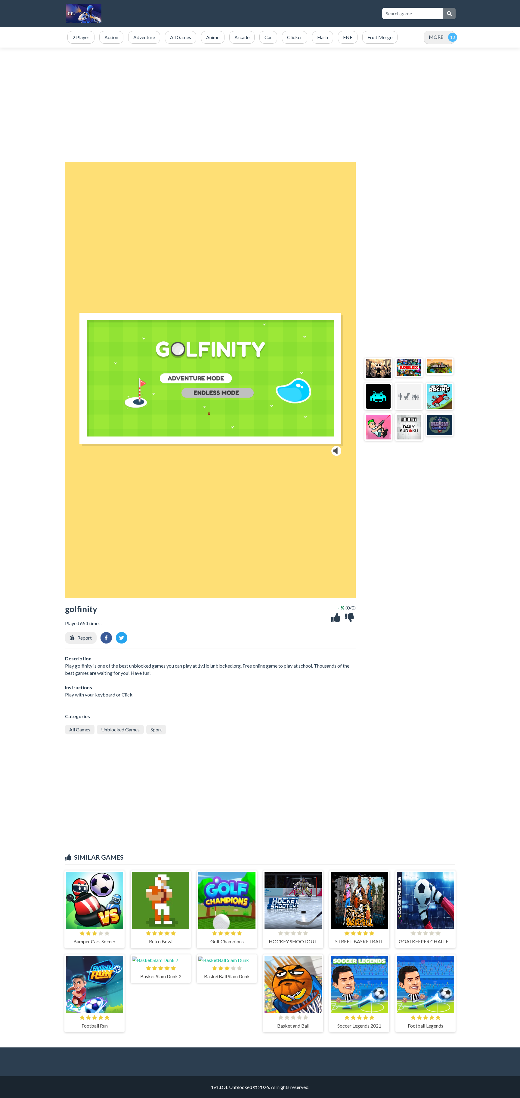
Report (84, 637)
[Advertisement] (266, 13)
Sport (156, 729)
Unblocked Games (120, 729)
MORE (436, 37)
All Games (79, 729)
